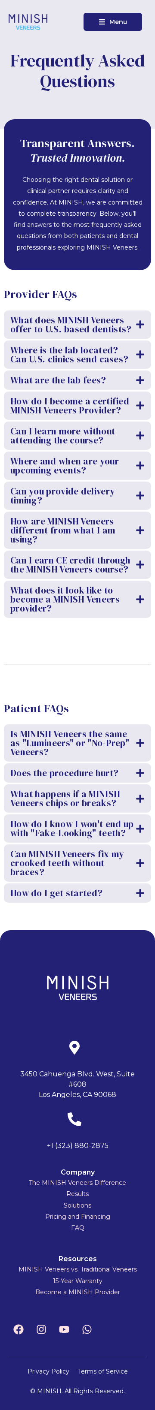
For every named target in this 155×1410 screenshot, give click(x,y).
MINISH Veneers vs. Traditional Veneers (78, 1269)
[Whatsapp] (87, 1329)
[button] (113, 22)
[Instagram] (41, 1329)
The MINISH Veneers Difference (77, 1183)
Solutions (77, 1205)
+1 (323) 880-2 (71, 1146)
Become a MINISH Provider (77, 1292)
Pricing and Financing (77, 1216)
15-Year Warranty (77, 1281)
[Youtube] (64, 1329)
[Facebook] (18, 1329)
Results (77, 1194)
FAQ (77, 1228)
